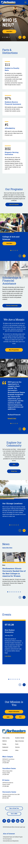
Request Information (14, 711)
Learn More (9, 31)
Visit (14, 464)
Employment (5, 747)
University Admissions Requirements (11, 840)
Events (16, 744)
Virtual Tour (14, 471)
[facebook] (4, 821)
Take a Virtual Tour (14, 808)
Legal (21, 827)
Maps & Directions (19, 741)
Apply (8, 717)
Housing (4, 744)
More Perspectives (14, 350)
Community (5, 750)
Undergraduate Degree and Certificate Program (13, 836)
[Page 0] (2, 37)
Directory (17, 747)
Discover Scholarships (12, 305)
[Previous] (19, 37)
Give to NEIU (14, 813)
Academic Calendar (19, 738)
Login (24, 827)
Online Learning (5, 738)
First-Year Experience (7, 838)
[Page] (10, 250)
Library (16, 750)
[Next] (24, 37)
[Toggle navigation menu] (25, 2)
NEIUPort (4, 741)
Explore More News (7, 547)
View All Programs (14, 204)
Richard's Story (12, 418)
